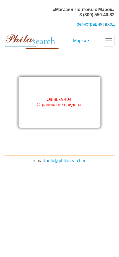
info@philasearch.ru (67, 160)
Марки (79, 40)
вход (110, 24)
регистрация (89, 24)
